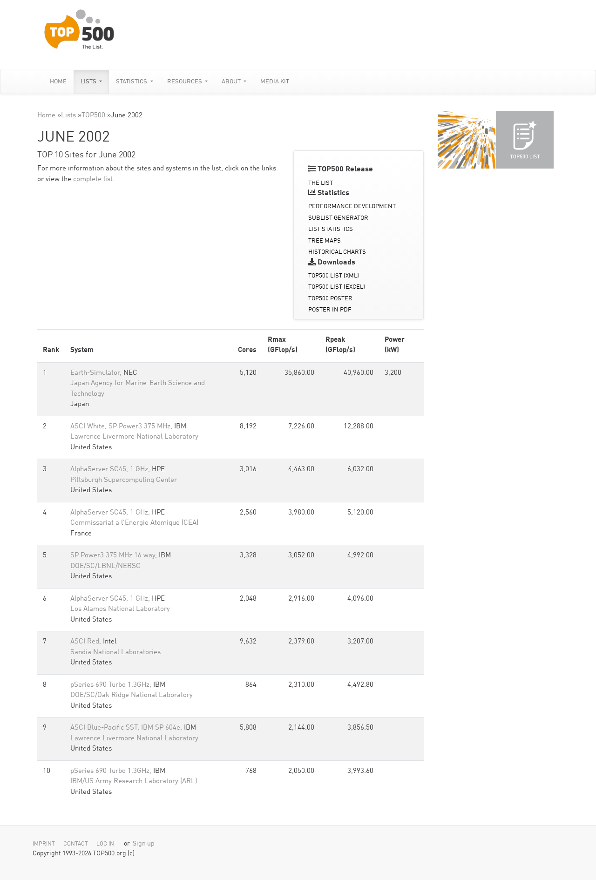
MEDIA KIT (274, 82)
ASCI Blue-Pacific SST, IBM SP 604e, (127, 727)
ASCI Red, (86, 641)
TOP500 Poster (330, 299)
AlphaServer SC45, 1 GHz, (111, 469)
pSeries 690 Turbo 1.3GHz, (111, 685)
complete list (93, 179)
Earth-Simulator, (96, 373)
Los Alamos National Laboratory (120, 609)
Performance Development (352, 206)
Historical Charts (337, 252)
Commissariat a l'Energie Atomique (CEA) (134, 523)
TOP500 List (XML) (333, 276)
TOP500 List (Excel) (336, 287)
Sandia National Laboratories (115, 652)
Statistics (132, 82)
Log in (105, 844)
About (232, 82)
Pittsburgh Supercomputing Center (123, 480)
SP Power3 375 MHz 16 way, (114, 555)
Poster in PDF (330, 310)
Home (58, 82)
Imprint (44, 844)
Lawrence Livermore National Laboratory (134, 436)
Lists (89, 82)
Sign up (144, 844)
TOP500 (93, 115)
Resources (185, 82)
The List (320, 183)
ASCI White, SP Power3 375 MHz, (122, 426)
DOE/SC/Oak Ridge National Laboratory (131, 695)
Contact (75, 844)
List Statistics (330, 229)
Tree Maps (324, 241)
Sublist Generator (338, 218)
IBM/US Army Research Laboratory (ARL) (133, 781)
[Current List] (525, 140)
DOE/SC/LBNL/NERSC (105, 566)
